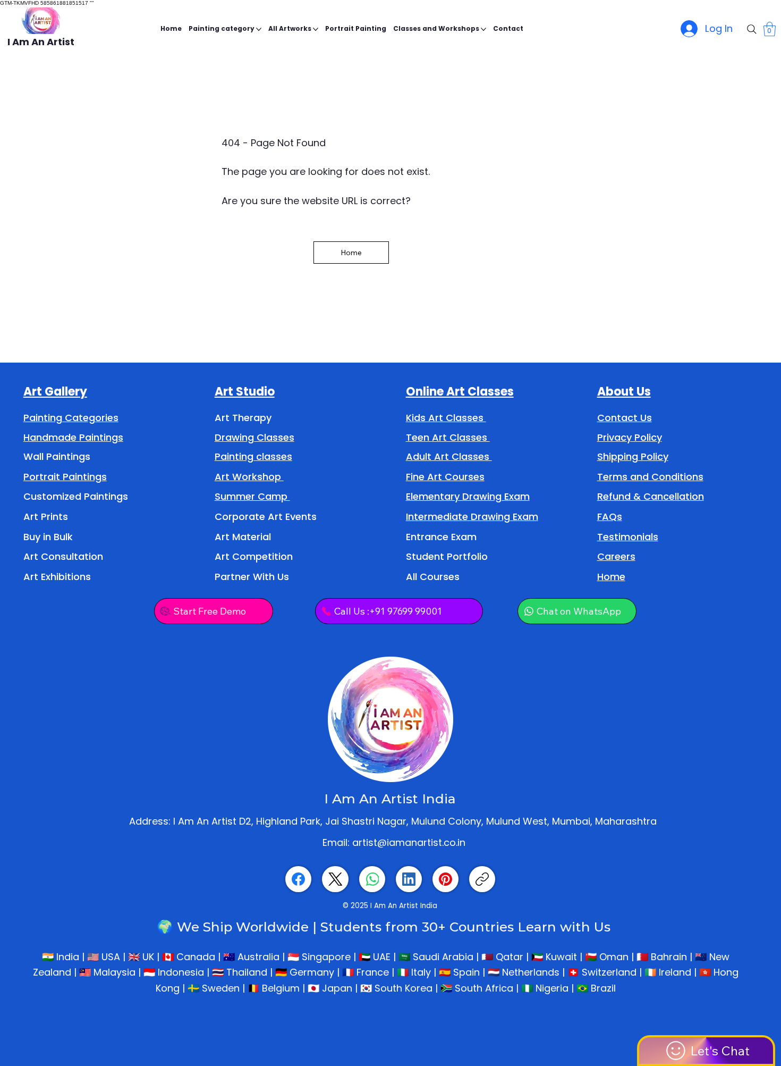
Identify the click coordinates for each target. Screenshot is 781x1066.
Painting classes (253, 456)
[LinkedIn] (409, 879)
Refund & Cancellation (650, 496)
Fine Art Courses (445, 476)
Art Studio (245, 391)
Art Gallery (55, 391)
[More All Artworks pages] (315, 29)
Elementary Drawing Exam (468, 496)
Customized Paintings (75, 496)
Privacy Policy (629, 437)
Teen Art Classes (448, 437)
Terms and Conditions (650, 476)
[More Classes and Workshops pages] (483, 29)
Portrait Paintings (65, 476)
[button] (769, 29)
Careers (616, 556)
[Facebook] (298, 879)
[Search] (751, 29)
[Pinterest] (445, 879)
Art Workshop (249, 476)
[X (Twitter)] (335, 879)
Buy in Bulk (48, 536)
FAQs (609, 516)
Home (611, 576)
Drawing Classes (254, 437)
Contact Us (624, 417)
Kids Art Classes (446, 417)
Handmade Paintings (73, 437)
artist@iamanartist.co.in (408, 842)
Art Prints (45, 516)
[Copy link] (482, 879)
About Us (624, 391)
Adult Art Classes (449, 456)
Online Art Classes (460, 391)
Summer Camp (252, 496)
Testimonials (627, 536)
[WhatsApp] (372, 879)
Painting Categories (70, 417)
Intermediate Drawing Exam (472, 516)
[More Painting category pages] (258, 29)
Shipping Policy (632, 456)
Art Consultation (63, 556)
